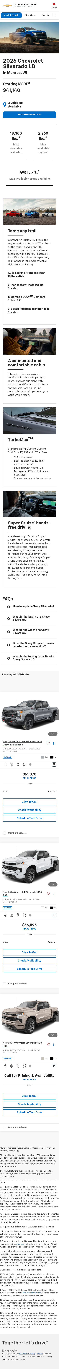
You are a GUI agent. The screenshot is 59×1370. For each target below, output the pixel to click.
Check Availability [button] (29, 810)
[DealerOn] (10, 1351)
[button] (11, 15)
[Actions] (53, 743)
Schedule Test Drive (29, 818)
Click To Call (29, 801)
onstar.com (21, 1244)
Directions (30, 15)
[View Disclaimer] (30, 764)
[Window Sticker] (54, 764)
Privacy (40, 1354)
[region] (29, 791)
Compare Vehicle (17, 833)
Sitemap (31, 1354)
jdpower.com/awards (31, 1293)
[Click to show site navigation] (54, 15)
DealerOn (23, 1354)
